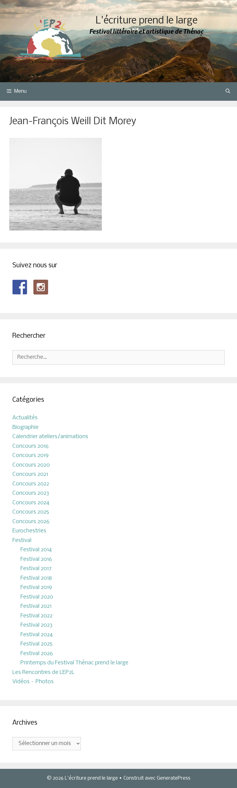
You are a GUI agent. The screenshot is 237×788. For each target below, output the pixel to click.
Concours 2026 (30, 522)
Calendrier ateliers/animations (50, 437)
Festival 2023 (36, 625)
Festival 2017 (36, 569)
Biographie (25, 427)
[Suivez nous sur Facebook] (19, 287)
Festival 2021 (36, 606)
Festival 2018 (36, 578)
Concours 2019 (30, 456)
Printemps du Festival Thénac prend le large (74, 663)
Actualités (25, 418)
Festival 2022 (36, 616)
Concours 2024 (30, 503)
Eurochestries (29, 531)
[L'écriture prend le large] (51, 41)
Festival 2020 (36, 597)
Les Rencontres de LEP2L (43, 673)
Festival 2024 (36, 635)
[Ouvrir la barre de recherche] (228, 91)
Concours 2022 (30, 484)
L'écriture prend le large (147, 21)
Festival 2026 (36, 654)
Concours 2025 (30, 512)
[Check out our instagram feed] (40, 287)
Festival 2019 (36, 588)
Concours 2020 (31, 465)
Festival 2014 (36, 550)
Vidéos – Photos (33, 682)
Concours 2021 (30, 474)
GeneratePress (173, 778)
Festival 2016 (36, 559)
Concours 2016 (30, 446)
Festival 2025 (36, 644)
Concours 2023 (30, 493)
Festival (21, 541)
